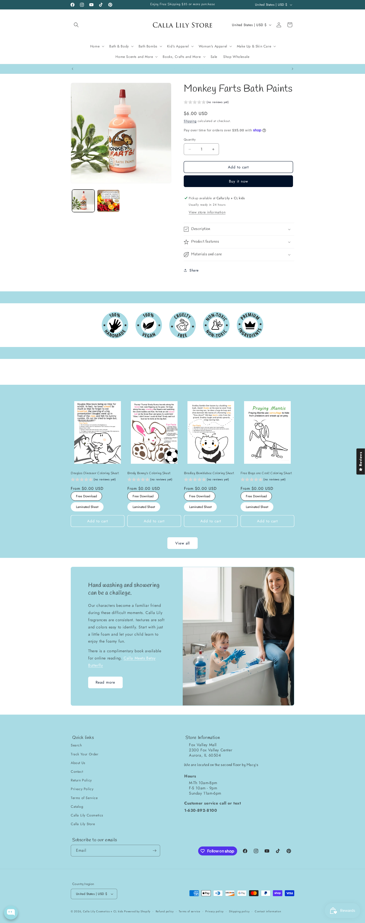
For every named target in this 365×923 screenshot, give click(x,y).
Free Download (86, 495)
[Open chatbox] (11, 913)
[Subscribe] (154, 850)
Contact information (268, 911)
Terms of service (189, 911)
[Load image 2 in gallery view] (108, 201)
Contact (77, 771)
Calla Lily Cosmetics (87, 815)
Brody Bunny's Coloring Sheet (149, 473)
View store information (207, 212)
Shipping (190, 121)
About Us (78, 762)
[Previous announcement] (72, 69)
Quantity (190, 139)
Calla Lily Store (83, 823)
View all (182, 543)
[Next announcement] (292, 69)
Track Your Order (85, 754)
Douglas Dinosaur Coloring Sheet (95, 473)
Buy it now (238, 181)
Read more (105, 682)
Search (76, 745)
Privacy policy (214, 911)
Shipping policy (239, 911)
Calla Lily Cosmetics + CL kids (103, 911)
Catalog (77, 806)
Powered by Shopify (137, 911)
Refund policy (165, 911)
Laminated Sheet (87, 505)
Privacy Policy (82, 788)
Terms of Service (84, 797)
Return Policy (81, 780)
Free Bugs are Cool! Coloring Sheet (266, 473)
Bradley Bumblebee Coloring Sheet (209, 473)
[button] (76, 24)
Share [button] (194, 270)
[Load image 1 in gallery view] (83, 201)
